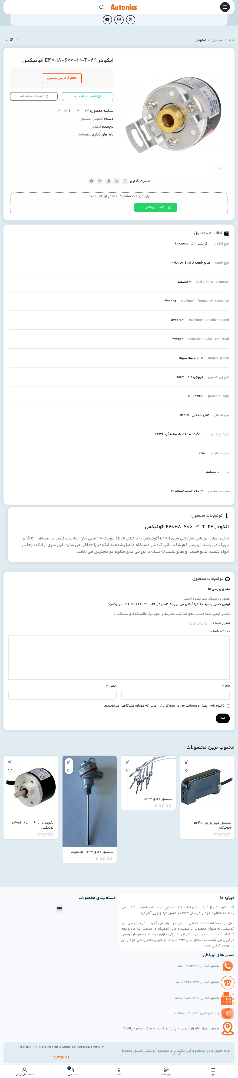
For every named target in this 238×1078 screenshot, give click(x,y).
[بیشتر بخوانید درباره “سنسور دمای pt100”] (128, 762)
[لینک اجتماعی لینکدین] (99, 181)
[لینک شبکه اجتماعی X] (130, 19)
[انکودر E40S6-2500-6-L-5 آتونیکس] (30, 787)
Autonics (84, 134)
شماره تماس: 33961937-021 (197, 982)
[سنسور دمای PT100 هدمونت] (90, 801)
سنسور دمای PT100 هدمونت (92, 852)
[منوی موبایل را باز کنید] (225, 7)
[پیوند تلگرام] (91, 181)
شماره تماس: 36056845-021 (197, 998)
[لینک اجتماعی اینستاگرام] (119, 19)
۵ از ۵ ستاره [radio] (190, 623)
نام (226, 686)
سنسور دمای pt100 (158, 799)
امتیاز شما (221, 623)
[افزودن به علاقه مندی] (187, 770)
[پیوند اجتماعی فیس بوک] (125, 181)
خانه (231, 40)
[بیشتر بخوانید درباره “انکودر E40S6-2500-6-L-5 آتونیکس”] (10, 762)
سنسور (217, 40)
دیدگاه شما (220, 631)
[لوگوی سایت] (124, 7)
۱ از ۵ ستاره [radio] (205, 623)
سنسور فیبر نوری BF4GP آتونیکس (212, 825)
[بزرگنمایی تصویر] (219, 169)
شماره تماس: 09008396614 (198, 966)
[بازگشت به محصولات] (12, 40)
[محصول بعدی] (6, 40)
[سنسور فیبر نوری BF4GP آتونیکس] (207, 787)
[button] (59, 909)
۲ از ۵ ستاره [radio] (202, 623)
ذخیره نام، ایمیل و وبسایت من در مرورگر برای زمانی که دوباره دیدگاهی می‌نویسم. (164, 705)
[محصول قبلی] (17, 40)
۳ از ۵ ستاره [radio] (198, 623)
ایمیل (111, 686)
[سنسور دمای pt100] (148, 775)
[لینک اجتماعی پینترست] (108, 181)
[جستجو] (101, 7)
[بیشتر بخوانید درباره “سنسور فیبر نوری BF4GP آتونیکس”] (187, 762)
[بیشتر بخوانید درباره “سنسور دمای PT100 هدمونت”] (69, 762)
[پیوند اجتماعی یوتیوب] (107, 19)
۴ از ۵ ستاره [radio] (194, 623)
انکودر (201, 40)
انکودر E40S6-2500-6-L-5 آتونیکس (33, 825)
